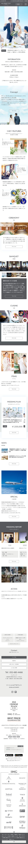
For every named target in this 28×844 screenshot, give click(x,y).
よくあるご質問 (14, 667)
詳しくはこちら (10, 760)
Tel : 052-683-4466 (14, 672)
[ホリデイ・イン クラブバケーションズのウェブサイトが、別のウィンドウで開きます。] (22, 827)
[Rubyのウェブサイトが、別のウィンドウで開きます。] (8, 800)
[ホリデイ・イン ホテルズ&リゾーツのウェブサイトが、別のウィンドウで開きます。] (8, 816)
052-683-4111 (14, 729)
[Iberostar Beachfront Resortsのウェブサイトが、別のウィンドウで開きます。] (22, 805)
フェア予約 (14, 657)
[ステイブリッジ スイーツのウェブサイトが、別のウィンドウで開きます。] (8, 827)
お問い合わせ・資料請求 (14, 664)
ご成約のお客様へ (7, 634)
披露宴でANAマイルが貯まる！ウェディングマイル (20, 639)
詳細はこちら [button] (11, 839)
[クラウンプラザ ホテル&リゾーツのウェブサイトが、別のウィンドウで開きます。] (8, 805)
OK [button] (14, 841)
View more (14, 110)
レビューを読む (20, 746)
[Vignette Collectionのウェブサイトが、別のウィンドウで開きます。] (22, 783)
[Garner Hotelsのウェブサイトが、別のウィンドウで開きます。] (22, 816)
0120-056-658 (14, 737)
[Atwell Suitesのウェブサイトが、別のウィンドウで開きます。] (22, 822)
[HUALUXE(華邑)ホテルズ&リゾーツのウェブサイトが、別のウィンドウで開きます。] (22, 800)
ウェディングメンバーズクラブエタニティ (7, 639)
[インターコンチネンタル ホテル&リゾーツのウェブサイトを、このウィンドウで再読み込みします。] (8, 783)
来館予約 (14, 660)
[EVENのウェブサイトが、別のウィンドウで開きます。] (8, 811)
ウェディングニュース (14, 643)
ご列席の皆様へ (20, 634)
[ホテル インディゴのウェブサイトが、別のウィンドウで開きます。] (22, 789)
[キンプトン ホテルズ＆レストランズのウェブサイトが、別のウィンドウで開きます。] (8, 789)
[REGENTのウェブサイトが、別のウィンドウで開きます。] (22, 778)
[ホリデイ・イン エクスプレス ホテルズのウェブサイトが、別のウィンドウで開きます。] (22, 811)
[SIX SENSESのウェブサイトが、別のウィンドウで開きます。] (8, 778)
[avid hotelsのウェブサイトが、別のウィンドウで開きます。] (8, 822)
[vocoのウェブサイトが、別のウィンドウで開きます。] (22, 794)
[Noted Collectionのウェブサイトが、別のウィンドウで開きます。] (8, 794)
